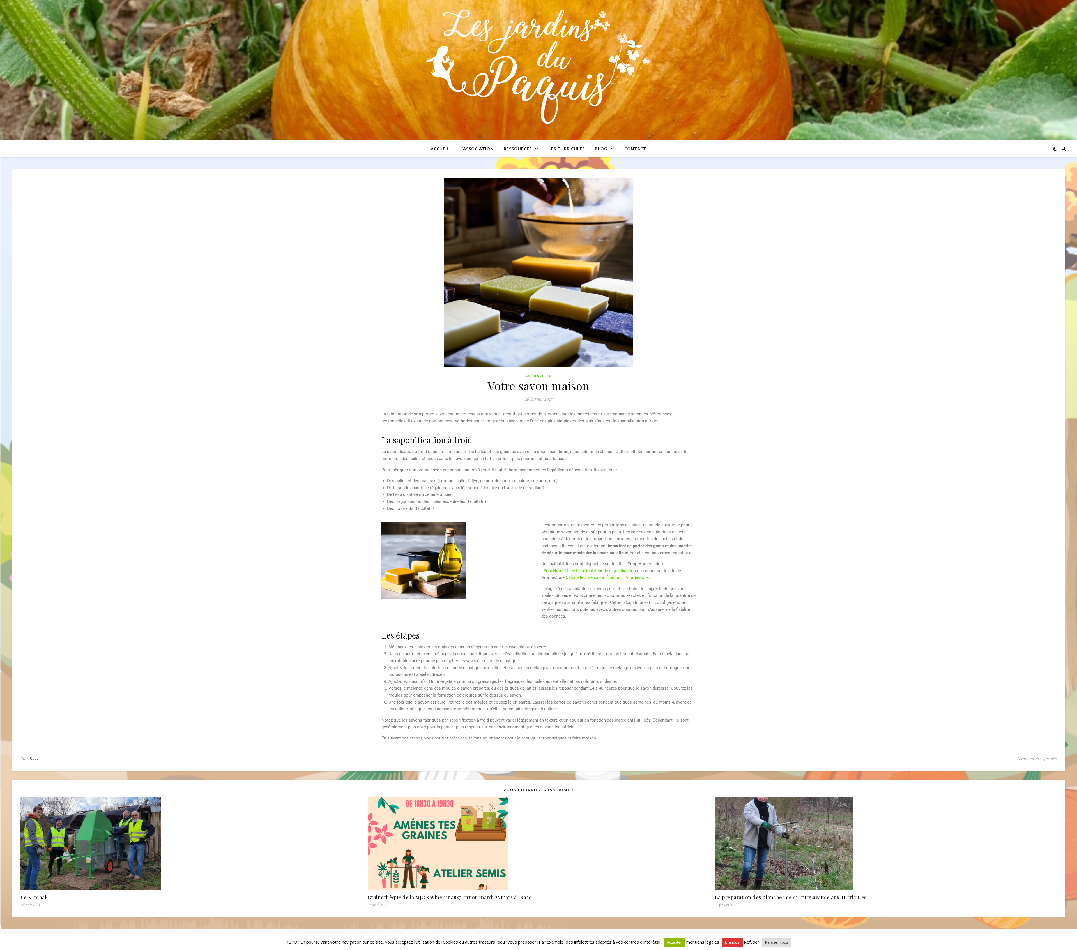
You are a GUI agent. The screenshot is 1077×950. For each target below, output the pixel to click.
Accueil (440, 148)
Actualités (538, 375)
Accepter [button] (674, 942)
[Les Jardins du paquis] (538, 67)
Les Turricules (567, 148)
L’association (476, 148)
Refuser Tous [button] (776, 942)
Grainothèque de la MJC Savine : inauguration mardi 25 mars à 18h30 (450, 897)
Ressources (518, 148)
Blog (601, 148)
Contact (635, 148)
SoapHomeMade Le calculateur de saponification (590, 570)
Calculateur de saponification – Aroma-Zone (607, 577)
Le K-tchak (34, 897)
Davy (34, 758)
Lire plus (732, 942)
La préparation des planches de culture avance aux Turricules (791, 897)
